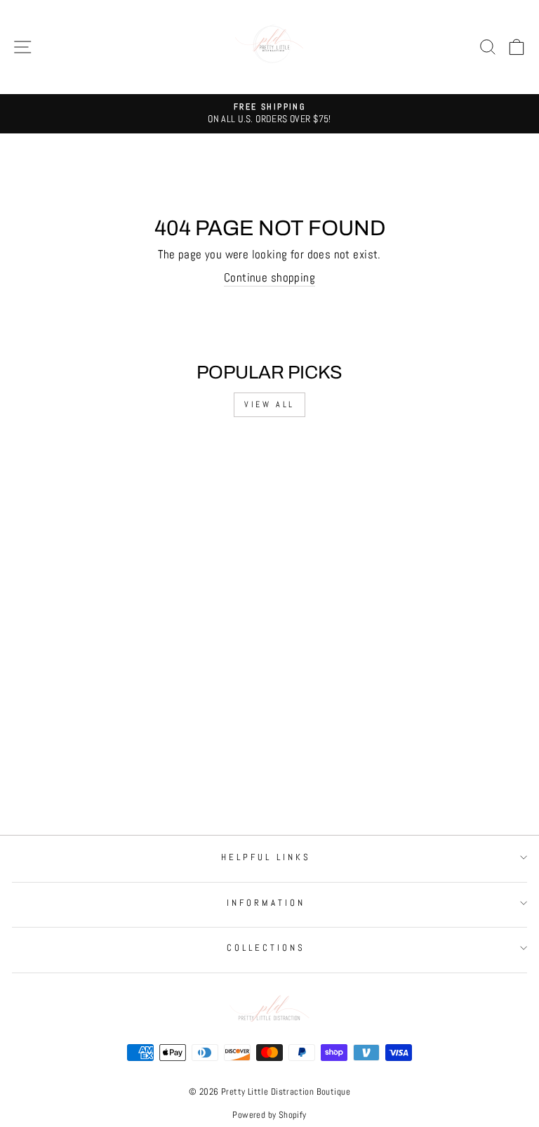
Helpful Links (266, 857)
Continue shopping (269, 277)
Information (266, 903)
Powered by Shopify (269, 1115)
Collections (266, 948)
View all (269, 404)
